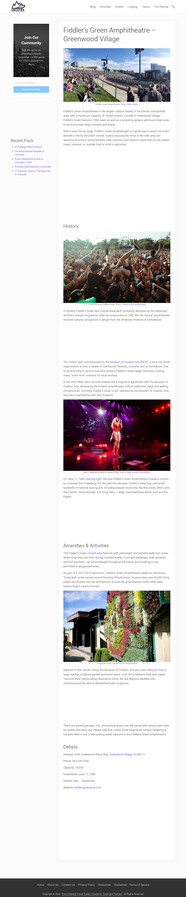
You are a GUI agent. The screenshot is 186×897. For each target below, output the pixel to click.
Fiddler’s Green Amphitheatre (134, 304)
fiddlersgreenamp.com (87, 787)
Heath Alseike (132, 104)
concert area (94, 553)
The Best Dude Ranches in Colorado (33, 166)
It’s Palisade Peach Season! (28, 147)
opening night (94, 479)
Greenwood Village (120, 754)
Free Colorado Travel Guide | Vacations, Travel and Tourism (92, 894)
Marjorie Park (156, 670)
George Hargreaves (86, 315)
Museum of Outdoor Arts (125, 362)
